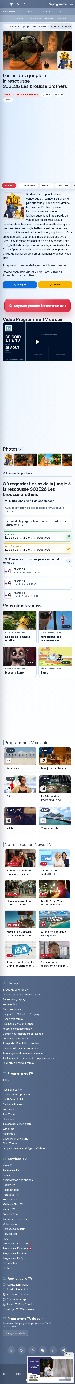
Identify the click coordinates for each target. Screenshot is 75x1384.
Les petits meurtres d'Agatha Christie (24, 1148)
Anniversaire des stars (15, 1219)
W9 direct (8, 1128)
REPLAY (46, 12)
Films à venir (10, 1199)
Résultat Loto (10, 1233)
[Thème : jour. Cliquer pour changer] (18, 4)
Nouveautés (10, 1263)
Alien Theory (10, 1143)
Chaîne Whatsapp (17, 1299)
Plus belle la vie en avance (18, 1023)
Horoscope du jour (14, 1228)
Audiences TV (11, 1170)
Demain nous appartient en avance (23, 1033)
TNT (6, 18)
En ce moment (34, 18)
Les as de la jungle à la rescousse (28, 26)
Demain (49, 18)
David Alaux (25, 272)
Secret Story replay (14, 999)
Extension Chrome (17, 1294)
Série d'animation (26, 94)
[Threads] (43, 1350)
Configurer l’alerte (15, 1333)
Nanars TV (9, 1209)
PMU (5, 1238)
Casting (63, 185)
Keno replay (10, 1004)
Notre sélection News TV (28, 844)
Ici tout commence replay (17, 1028)
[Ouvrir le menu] (5, 4)
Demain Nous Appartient (17, 1094)
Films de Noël (10, 1214)
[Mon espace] (11, 4)
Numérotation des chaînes (18, 1179)
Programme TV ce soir (26, 742)
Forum (6, 1175)
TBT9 (6, 1079)
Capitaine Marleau (13, 1104)
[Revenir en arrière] (24, 4)
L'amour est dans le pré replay (20, 1048)
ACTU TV (63, 12)
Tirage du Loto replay (15, 989)
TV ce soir (17, 18)
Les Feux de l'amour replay (18, 1062)
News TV (8, 1165)
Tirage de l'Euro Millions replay (21, 1043)
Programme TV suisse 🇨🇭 (17, 1248)
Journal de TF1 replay (15, 1038)
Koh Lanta (8, 1109)
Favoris (57, 284)
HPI (5, 1084)
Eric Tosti (43, 272)
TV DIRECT (29, 12)
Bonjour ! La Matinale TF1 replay (21, 1014)
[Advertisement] (37, 141)
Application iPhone (17, 1284)
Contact (7, 1267)
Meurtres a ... (10, 1133)
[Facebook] (11, 1350)
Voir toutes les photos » (17, 473)
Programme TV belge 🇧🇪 (17, 1243)
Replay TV (9, 1184)
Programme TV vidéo (15, 1253)
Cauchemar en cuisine (15, 1138)
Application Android (18, 1289)
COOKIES (19, 1373)
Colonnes (61, 18)
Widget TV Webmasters (21, 1309)
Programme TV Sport (15, 1258)
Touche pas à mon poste (17, 1123)
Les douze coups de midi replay (21, 994)
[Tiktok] (53, 1350)
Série (7, 94)
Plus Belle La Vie (12, 1089)
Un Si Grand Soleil (13, 1099)
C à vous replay (12, 1009)
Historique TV (11, 1194)
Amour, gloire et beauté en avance (23, 1053)
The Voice (9, 1114)
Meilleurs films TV (13, 1204)
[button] (64, 1350)
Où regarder (28, 185)
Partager (21, 284)
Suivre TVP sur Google (20, 1304)
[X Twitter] (22, 1350)
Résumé (9, 185)
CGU (5, 1373)
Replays (46, 185)
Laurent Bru (25, 275)
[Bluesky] (32, 1350)
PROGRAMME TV (11, 12)
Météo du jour (11, 1223)
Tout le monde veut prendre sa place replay (28, 1058)
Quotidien (8, 1119)
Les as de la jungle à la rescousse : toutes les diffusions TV (36, 523)
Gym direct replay (13, 1018)
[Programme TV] (4, 26)
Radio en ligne (11, 1189)
